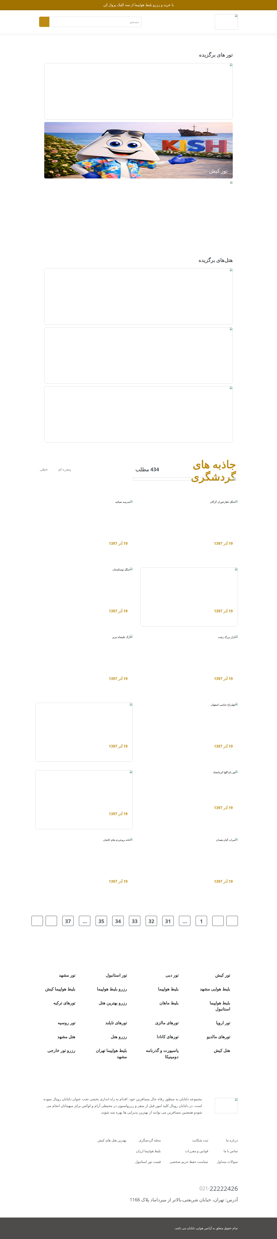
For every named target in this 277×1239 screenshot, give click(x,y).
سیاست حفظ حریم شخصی (189, 1161)
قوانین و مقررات (196, 1151)
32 (151, 921)
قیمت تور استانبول (148, 1161)
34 (118, 921)
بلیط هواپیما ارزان (148, 1151)
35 (101, 921)
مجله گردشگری (150, 1140)
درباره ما (232, 1140)
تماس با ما (231, 1151)
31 (168, 921)
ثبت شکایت (200, 1140)
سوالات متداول (227, 1161)
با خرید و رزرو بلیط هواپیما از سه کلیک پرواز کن (138, 4)
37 (68, 921)
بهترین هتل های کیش (112, 1140)
